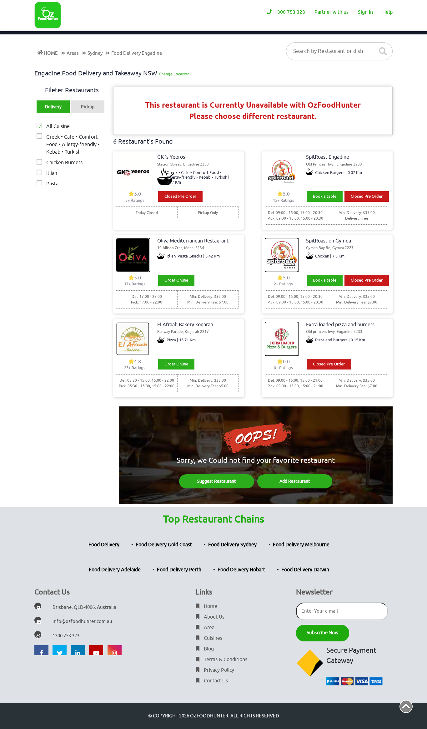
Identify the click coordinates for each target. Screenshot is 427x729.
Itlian (51, 173)
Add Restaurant (294, 481)
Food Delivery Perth (179, 570)
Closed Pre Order (180, 196)
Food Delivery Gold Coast (164, 545)
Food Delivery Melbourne (301, 545)
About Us (213, 617)
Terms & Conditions (225, 659)
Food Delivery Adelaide (115, 570)
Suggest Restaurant (216, 481)
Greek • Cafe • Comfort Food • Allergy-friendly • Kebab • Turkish (73, 144)
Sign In (365, 12)
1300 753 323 (289, 12)
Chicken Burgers (64, 163)
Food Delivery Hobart (241, 570)
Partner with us (331, 12)
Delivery (53, 107)
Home (210, 606)
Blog (208, 649)
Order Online (176, 280)
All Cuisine (58, 126)
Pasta (52, 184)
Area (208, 627)
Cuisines (212, 638)
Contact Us (215, 681)
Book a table (324, 196)
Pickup (87, 107)
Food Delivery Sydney (232, 545)
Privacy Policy (218, 670)
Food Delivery (103, 545)
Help (387, 12)
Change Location (174, 74)
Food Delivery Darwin (305, 570)
